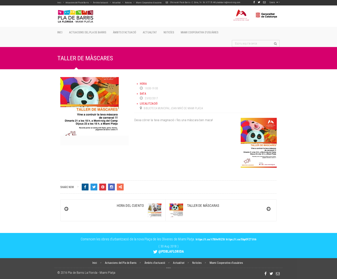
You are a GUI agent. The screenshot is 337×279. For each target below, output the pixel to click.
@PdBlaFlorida (171, 251)
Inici (59, 2)
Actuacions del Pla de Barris (77, 2)
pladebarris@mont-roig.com (228, 2)
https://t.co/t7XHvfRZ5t (210, 239)
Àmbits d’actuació (100, 2)
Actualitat (116, 2)
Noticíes (128, 2)
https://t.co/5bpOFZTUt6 (241, 239)
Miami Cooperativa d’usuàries (148, 2)
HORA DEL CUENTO (130, 205)
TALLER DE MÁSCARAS (203, 205)
